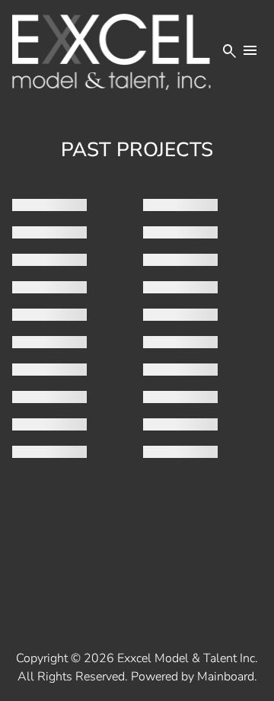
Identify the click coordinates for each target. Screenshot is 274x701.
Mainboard (225, 676)
